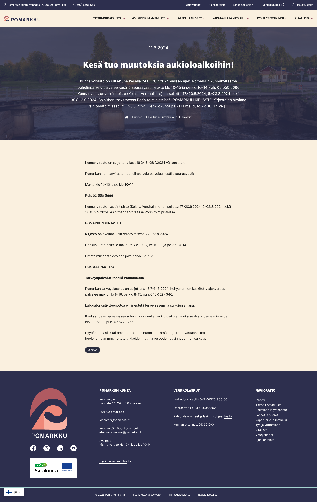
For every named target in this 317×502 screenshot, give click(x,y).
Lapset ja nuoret (267, 415)
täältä (228, 416)
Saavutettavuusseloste (147, 494)
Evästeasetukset (208, 494)
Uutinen (92, 350)
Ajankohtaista (265, 440)
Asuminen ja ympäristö (271, 410)
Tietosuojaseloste (179, 494)
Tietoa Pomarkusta (269, 405)
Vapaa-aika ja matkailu (271, 420)
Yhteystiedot (264, 435)
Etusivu (261, 400)
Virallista (261, 430)
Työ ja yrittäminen (268, 425)
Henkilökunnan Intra (113, 461)
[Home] (126, 117)
